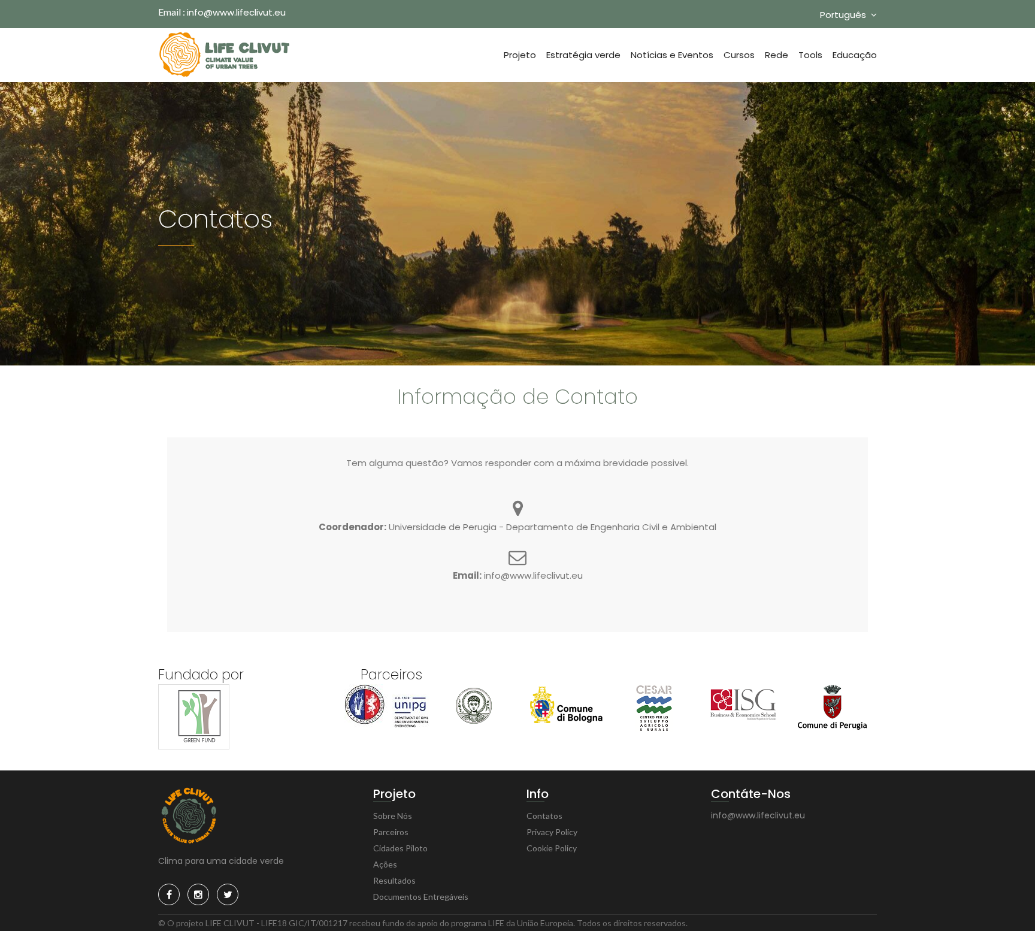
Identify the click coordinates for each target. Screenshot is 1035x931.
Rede (776, 55)
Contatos (544, 816)
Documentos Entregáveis (420, 896)
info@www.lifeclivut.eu (236, 12)
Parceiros (390, 832)
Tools (810, 55)
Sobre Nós (392, 816)
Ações (385, 864)
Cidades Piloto (400, 848)
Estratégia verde (583, 55)
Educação (855, 55)
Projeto (520, 55)
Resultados (394, 880)
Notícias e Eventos (672, 55)
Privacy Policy (551, 832)
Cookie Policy (551, 848)
